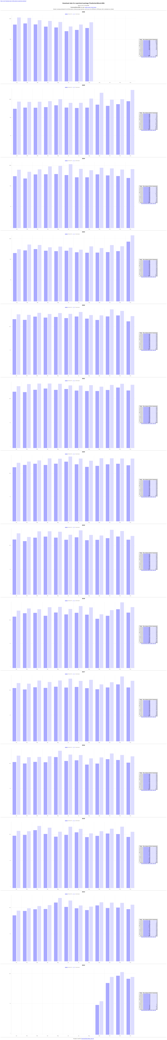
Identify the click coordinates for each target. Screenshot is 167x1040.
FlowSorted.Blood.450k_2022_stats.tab (148, 350)
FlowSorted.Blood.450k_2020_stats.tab (148, 496)
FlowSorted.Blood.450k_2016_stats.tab (148, 790)
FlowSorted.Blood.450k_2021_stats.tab (148, 423)
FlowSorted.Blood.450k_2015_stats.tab (148, 863)
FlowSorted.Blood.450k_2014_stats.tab (148, 936)
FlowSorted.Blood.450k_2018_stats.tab (148, 643)
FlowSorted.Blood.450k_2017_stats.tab (148, 716)
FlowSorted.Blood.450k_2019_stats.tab (148, 570)
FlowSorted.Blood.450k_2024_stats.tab (148, 203)
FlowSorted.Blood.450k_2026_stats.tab (148, 56)
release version (88, 7)
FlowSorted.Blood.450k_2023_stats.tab (148, 276)
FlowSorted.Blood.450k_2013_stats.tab (148, 1010)
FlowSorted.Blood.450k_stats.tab (87, 1038)
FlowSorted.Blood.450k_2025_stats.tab (148, 130)
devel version (93, 7)
